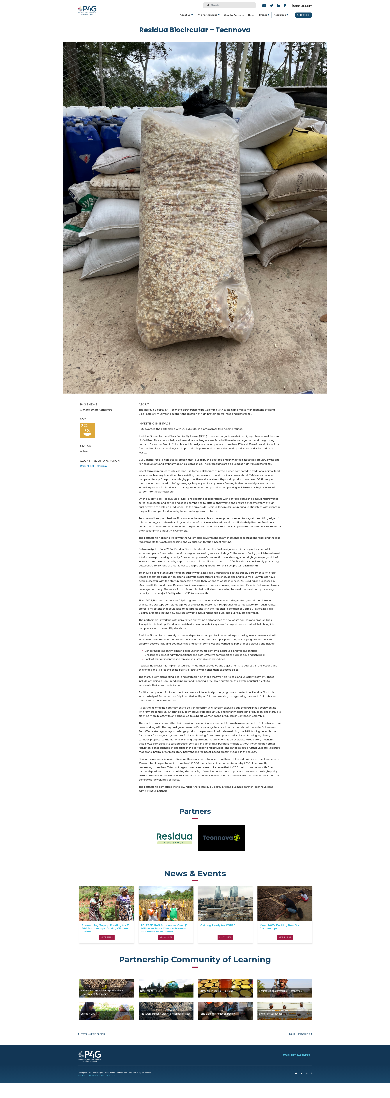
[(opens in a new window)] (296, 1073)
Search (207, 5)
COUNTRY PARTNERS (296, 1055)
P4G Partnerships (207, 15)
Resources (280, 15)
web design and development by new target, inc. (97, 1075)
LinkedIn (278, 5)
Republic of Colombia (93, 466)
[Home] (88, 8)
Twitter (271, 5)
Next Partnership (300, 1033)
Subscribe (303, 15)
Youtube (264, 5)
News (251, 15)
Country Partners (233, 15)
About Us (185, 15)
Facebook (284, 5)
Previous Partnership (92, 1033)
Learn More (107, 937)
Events (263, 15)
